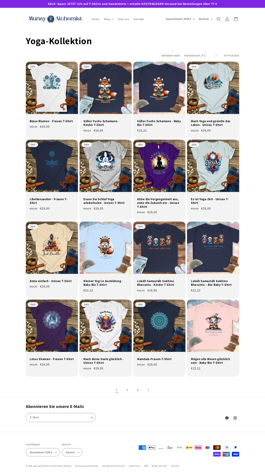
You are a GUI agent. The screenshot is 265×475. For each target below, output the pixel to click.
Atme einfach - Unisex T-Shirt (51, 281)
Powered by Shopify (62, 466)
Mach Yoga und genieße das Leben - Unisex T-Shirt (210, 123)
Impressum (134, 465)
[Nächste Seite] (148, 390)
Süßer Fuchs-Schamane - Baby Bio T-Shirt (159, 123)
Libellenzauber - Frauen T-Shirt (49, 201)
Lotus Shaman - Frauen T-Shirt (52, 359)
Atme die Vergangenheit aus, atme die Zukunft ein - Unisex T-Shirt (158, 203)
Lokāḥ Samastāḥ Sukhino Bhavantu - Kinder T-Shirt (155, 283)
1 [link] (117, 390)
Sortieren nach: (171, 55)
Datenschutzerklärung (86, 465)
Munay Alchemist (42, 466)
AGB (146, 465)
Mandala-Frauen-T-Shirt (154, 359)
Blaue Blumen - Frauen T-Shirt (51, 121)
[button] (108, 19)
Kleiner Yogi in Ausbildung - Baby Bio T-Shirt (103, 283)
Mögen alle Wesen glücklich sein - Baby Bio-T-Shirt (210, 361)
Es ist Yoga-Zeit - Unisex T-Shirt (210, 201)
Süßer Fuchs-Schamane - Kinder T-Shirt (101, 123)
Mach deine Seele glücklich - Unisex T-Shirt (103, 361)
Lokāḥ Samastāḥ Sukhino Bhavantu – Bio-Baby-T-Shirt (211, 283)
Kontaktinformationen (113, 465)
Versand (175, 465)
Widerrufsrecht (159, 465)
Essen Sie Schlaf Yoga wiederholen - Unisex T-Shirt (104, 201)
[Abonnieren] (91, 417)
